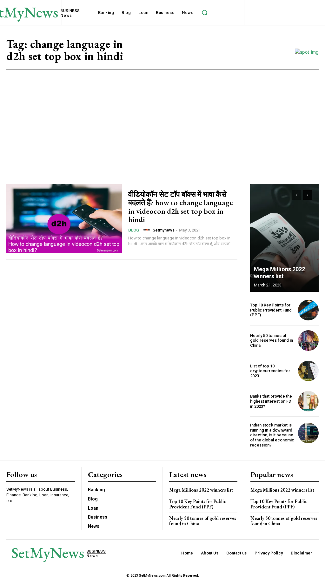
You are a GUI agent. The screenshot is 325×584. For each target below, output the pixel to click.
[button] (204, 13)
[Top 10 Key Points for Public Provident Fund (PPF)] (308, 310)
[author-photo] (147, 230)
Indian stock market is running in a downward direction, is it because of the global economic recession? (272, 435)
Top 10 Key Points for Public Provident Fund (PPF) (271, 310)
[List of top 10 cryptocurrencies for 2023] (308, 371)
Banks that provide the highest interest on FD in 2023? (271, 401)
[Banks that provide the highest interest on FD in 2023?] (308, 401)
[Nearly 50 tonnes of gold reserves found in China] (308, 340)
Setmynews (164, 230)
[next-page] (307, 195)
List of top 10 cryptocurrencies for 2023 (270, 371)
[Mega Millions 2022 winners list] (284, 238)
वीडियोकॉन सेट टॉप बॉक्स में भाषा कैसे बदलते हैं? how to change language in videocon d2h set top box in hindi (180, 206)
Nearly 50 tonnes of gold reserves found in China (271, 340)
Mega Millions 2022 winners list (279, 272)
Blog (133, 230)
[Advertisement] (162, 117)
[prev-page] (296, 195)
